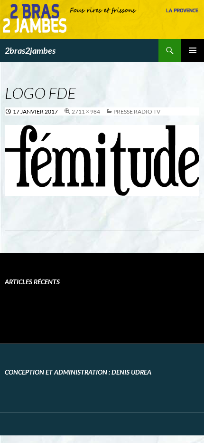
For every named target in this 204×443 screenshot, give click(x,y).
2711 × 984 (86, 111)
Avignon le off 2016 (49, 309)
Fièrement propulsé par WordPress (48, 423)
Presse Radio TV (136, 111)
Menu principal (192, 50)
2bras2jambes (30, 50)
